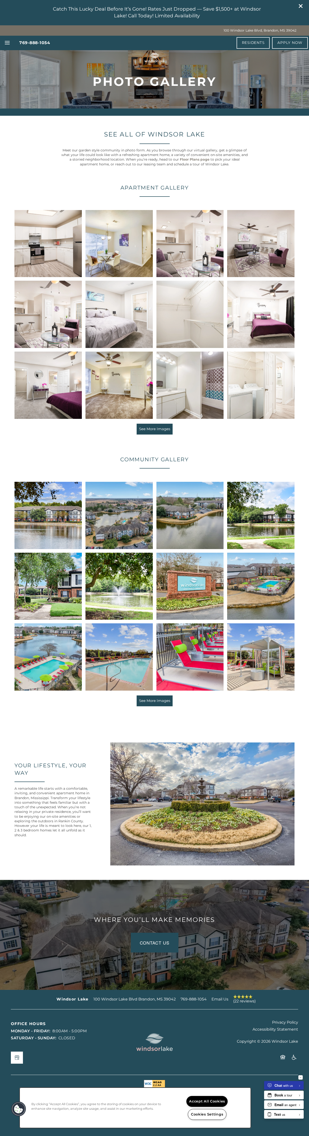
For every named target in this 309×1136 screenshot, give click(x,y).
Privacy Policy (285, 1022)
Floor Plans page (195, 159)
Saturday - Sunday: (33, 1038)
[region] (135, 1107)
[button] (301, 6)
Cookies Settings (207, 1114)
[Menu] (7, 43)
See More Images (154, 429)
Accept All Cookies (207, 1101)
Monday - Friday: (30, 1031)
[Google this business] (17, 1058)
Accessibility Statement (275, 1029)
